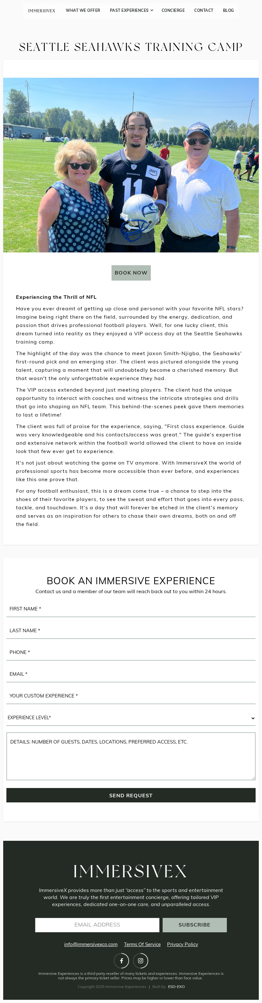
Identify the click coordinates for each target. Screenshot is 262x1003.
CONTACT (203, 11)
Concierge (173, 11)
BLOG (228, 11)
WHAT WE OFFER (83, 11)
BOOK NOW (131, 273)
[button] (131, 10)
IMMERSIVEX (42, 11)
